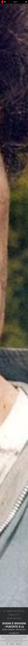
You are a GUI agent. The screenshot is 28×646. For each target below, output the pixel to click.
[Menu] (26, 2)
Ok (7, 644)
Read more (18, 644)
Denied (12, 644)
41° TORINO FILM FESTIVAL (14, 611)
